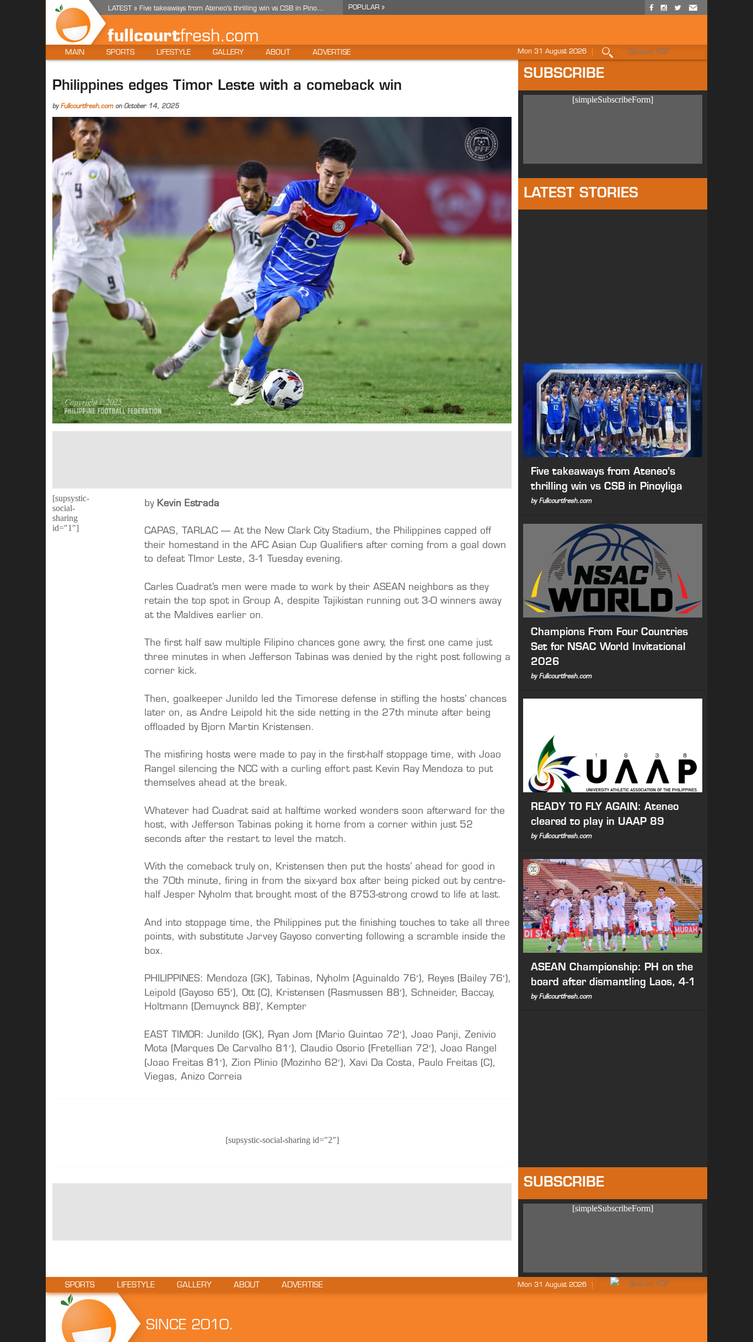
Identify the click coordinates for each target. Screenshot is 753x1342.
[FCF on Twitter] (677, 12)
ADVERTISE (332, 52)
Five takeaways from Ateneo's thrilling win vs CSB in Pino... (231, 9)
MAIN (74, 52)
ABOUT (278, 52)
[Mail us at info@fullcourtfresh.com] (693, 12)
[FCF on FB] (651, 12)
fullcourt (143, 37)
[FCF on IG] (663, 12)
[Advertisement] (282, 459)
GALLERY (228, 52)
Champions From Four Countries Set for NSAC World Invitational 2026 (609, 648)
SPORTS (120, 52)
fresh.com (219, 37)
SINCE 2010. (190, 1326)
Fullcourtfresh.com (87, 107)
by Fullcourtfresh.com (561, 501)
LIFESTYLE (174, 52)
